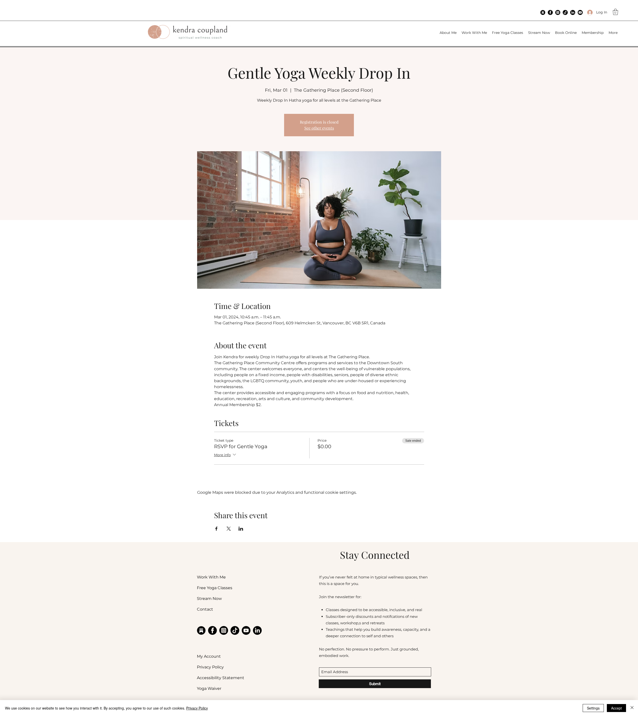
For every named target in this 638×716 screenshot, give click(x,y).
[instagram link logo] (223, 630)
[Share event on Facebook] (216, 529)
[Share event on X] (228, 529)
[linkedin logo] (572, 12)
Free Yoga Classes (214, 587)
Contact (205, 609)
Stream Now (209, 598)
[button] (615, 12)
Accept (616, 708)
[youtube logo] (580, 12)
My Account (209, 656)
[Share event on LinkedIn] (241, 529)
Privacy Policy (210, 667)
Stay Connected (374, 554)
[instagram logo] (557, 12)
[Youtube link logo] (246, 630)
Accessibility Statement (220, 677)
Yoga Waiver (209, 688)
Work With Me (211, 577)
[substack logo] (542, 12)
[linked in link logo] (257, 630)
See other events (319, 128)
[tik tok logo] (565, 12)
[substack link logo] (201, 630)
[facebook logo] (550, 12)
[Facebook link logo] (212, 630)
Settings (593, 708)
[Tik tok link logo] (235, 630)
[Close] (632, 708)
